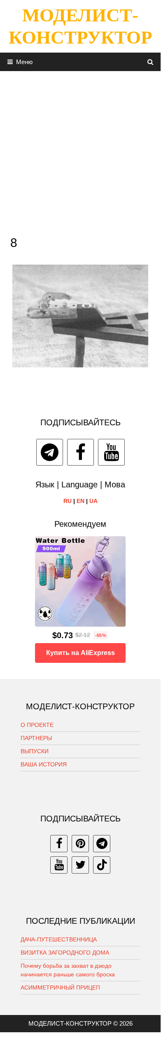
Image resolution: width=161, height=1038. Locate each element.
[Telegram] (49, 452)
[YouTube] (111, 452)
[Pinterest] (80, 843)
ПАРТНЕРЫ (36, 738)
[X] (80, 865)
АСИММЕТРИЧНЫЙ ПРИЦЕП (60, 987)
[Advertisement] (80, 151)
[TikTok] (101, 865)
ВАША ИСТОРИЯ (44, 764)
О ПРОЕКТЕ (37, 725)
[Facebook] (80, 452)
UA (93, 501)
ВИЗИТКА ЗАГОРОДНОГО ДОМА (65, 952)
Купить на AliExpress (80, 652)
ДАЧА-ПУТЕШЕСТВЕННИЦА (59, 939)
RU (67, 501)
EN (80, 501)
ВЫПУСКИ (35, 751)
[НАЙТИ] (150, 62)
